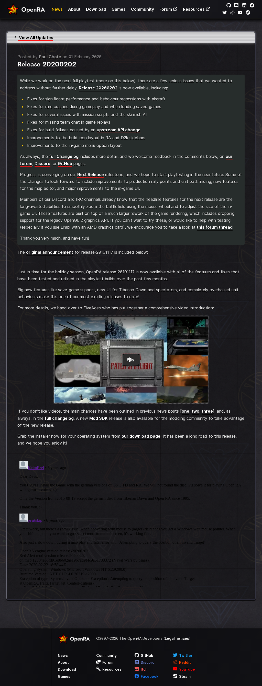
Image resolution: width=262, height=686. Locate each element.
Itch (144, 669)
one (185, 411)
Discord (42, 163)
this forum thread (215, 227)
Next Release (90, 174)
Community (142, 9)
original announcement (49, 252)
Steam (184, 676)
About (74, 9)
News (57, 9)
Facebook (149, 676)
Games (119, 9)
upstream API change (118, 129)
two (195, 411)
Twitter (185, 655)
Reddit (184, 662)
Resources (194, 9)
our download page (141, 436)
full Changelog (64, 156)
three (207, 411)
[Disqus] (131, 523)
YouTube (186, 669)
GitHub (65, 163)
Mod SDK (98, 418)
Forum (166, 9)
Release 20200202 (98, 87)
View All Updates (35, 37)
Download (96, 9)
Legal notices (177, 638)
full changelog (59, 418)
